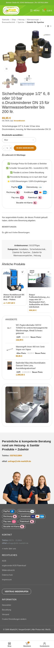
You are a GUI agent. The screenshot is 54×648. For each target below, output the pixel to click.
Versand (5, 614)
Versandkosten (19, 121)
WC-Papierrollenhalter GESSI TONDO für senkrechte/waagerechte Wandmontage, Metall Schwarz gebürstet (31, 329)
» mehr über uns (9, 548)
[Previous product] (45, 26)
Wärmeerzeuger (33, 20)
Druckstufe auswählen (12, 135)
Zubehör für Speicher (35, 22)
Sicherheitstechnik (37, 249)
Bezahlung (6, 610)
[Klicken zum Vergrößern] (6, 68)
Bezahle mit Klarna (24, 203)
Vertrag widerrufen (16, 591)
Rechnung (10, 192)
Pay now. (15, 197)
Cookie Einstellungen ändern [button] (14, 619)
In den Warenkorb (25, 148)
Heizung (21, 20)
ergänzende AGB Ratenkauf (14, 565)
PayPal (14, 187)
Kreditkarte (28, 192)
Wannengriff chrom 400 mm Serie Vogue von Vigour (30, 348)
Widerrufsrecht (8, 570)
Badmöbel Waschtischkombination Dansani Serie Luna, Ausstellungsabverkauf (30, 365)
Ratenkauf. (32, 197)
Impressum (7, 579)
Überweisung (31, 187)
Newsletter (6, 605)
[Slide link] (27, 405)
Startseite (6, 20)
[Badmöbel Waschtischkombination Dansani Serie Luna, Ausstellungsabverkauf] (9, 368)
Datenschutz (7, 575)
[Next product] (50, 26)
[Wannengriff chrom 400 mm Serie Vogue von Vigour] (9, 351)
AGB (4, 561)
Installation (23, 249)
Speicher (21, 22)
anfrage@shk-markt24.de (19, 461)
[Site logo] (11, 10)
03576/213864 (16, 455)
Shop (14, 20)
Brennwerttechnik (9, 22)
